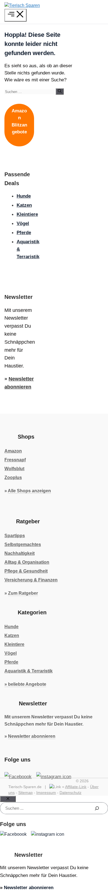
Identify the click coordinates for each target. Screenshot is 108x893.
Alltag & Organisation (26, 562)
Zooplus (13, 477)
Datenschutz (70, 792)
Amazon (13, 451)
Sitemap (25, 792)
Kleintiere (27, 214)
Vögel (23, 223)
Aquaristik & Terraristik (28, 671)
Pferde (24, 232)
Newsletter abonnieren (31, 736)
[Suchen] (60, 91)
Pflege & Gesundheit (26, 571)
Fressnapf (15, 459)
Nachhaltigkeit (19, 553)
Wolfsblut (14, 468)
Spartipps (14, 535)
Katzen (24, 205)
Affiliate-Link (75, 787)
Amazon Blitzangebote (19, 121)
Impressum (46, 792)
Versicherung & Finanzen (31, 580)
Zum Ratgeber (23, 593)
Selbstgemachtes (22, 544)
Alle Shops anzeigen (29, 490)
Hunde (24, 196)
